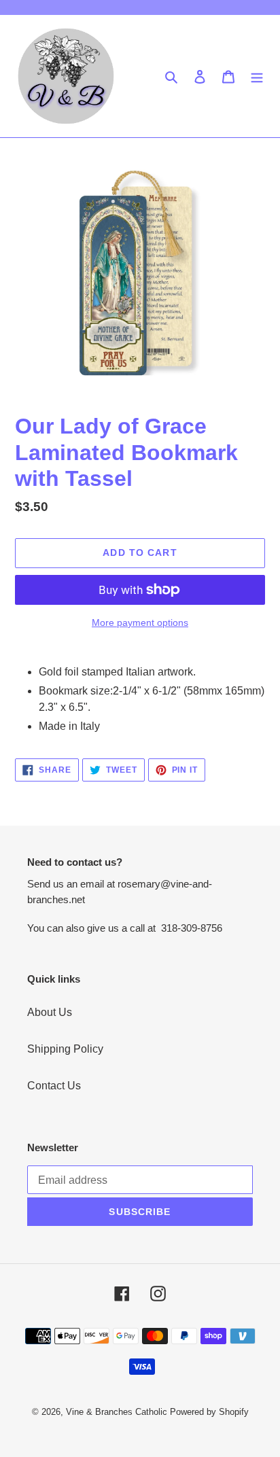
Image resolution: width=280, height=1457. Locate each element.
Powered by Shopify (209, 1412)
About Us (49, 1012)
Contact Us (54, 1085)
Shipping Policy (65, 1049)
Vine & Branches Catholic (116, 1412)
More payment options (140, 622)
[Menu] (257, 76)
